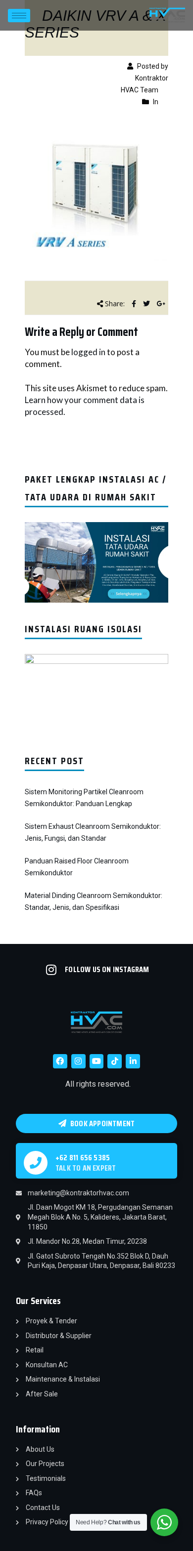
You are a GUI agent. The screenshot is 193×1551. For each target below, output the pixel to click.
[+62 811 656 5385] (36, 1163)
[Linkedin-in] (133, 1061)
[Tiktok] (114, 1061)
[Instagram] (78, 1061)
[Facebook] (60, 1061)
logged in (88, 352)
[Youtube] (97, 1061)
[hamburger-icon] (19, 15)
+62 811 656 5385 (82, 1157)
